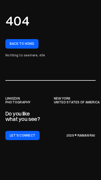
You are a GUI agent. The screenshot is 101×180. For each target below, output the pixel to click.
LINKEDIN (12, 98)
